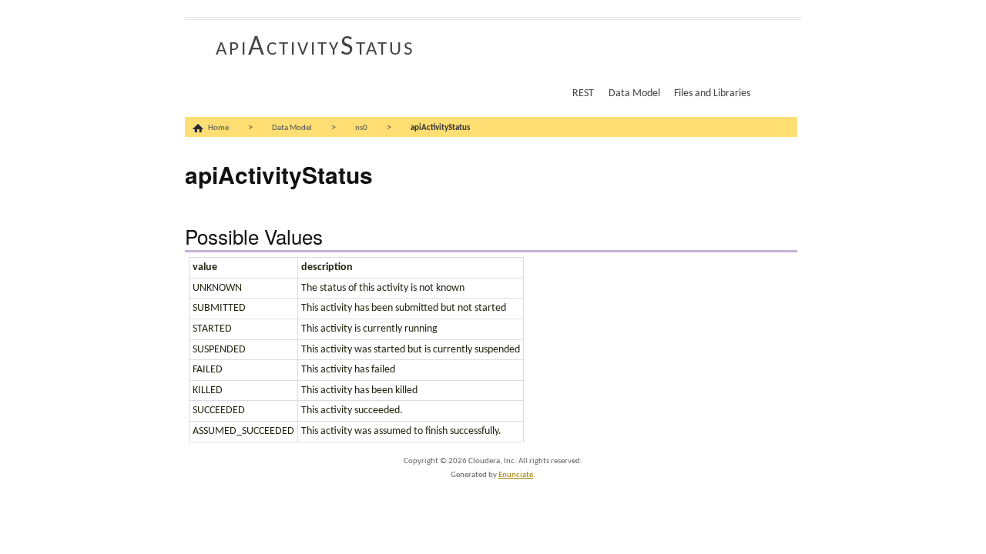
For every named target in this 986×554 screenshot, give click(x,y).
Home (218, 128)
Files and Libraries (712, 93)
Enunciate (515, 475)
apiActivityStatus (315, 48)
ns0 (361, 128)
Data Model (634, 93)
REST (583, 93)
